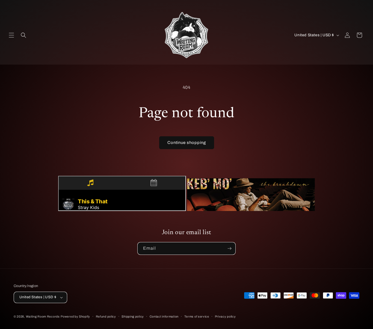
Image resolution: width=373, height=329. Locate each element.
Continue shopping (186, 142)
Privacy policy (225, 316)
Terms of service (196, 316)
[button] (11, 35)
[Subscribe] (229, 248)
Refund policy (106, 316)
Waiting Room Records (43, 316)
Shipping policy (133, 316)
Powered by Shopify (75, 316)
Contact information (164, 316)
